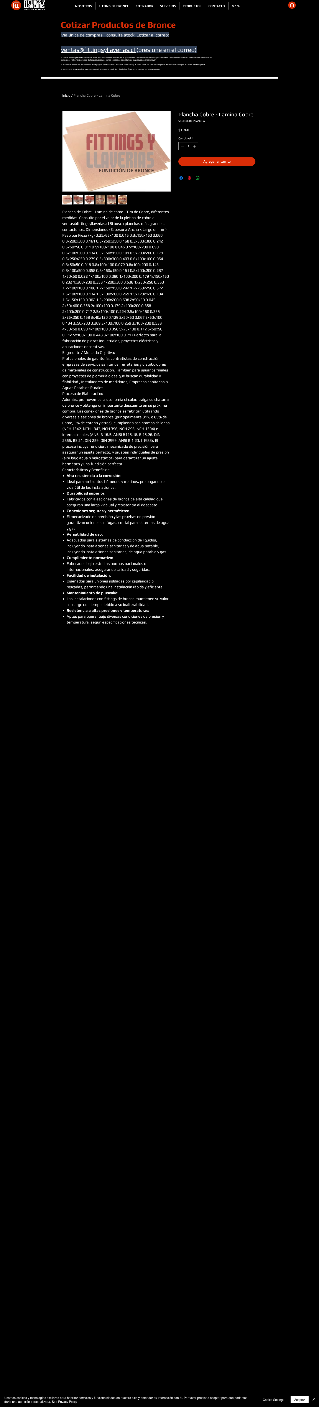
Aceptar (299, 1399)
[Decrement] (181, 146)
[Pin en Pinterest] (189, 178)
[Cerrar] (313, 1400)
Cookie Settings (273, 1399)
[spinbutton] (188, 146)
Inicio (66, 95)
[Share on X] (206, 178)
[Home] (292, 5)
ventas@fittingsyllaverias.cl (98, 49)
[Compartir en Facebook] (181, 178)
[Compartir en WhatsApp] (197, 178)
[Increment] (195, 146)
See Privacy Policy (64, 1401)
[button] (113, 6)
